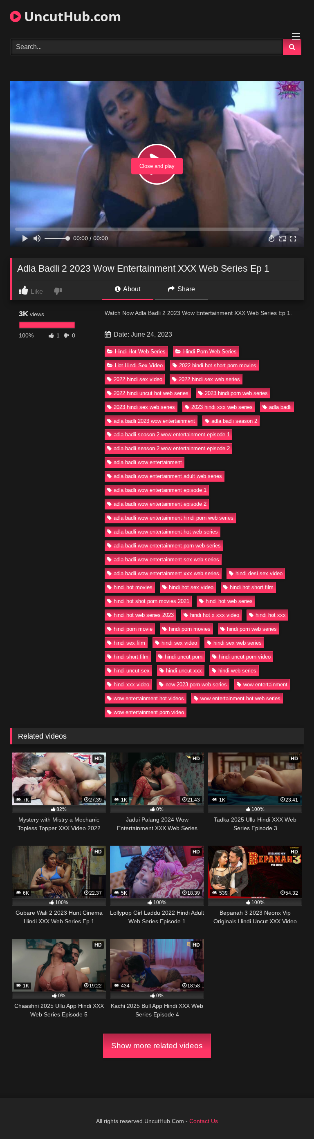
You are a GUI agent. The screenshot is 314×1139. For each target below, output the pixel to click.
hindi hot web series (229, 601)
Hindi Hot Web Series (140, 351)
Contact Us (203, 1121)
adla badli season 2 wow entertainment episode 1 (172, 434)
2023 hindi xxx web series (222, 407)
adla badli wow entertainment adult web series (168, 476)
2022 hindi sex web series (209, 379)
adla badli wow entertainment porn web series (167, 546)
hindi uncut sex (132, 671)
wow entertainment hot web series (240, 698)
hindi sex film (129, 643)
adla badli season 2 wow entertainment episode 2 (172, 448)
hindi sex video (179, 643)
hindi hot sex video (191, 587)
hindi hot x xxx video (214, 615)
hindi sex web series (237, 643)
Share (185, 289)
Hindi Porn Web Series (210, 351)
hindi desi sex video (259, 573)
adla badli (280, 407)
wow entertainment (265, 684)
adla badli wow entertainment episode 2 (160, 504)
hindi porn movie (133, 629)
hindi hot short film (252, 587)
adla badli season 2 (234, 421)
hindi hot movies (133, 587)
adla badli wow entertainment (148, 462)
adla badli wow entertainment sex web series (166, 559)
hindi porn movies (190, 629)
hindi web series (237, 671)
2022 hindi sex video (138, 379)
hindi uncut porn (183, 657)
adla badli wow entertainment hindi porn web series (173, 518)
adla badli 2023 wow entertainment (154, 421)
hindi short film (131, 657)
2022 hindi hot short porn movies (217, 365)
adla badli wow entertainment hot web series (166, 532)
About (131, 289)
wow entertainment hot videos (149, 698)
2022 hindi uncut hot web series (151, 393)
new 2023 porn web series (196, 684)
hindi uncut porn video (245, 657)
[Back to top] (289, 1115)
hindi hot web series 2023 (144, 615)
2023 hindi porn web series (236, 393)
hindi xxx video (131, 684)
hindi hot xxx (271, 615)
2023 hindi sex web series (144, 407)
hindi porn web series (252, 629)
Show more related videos (157, 1045)
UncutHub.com (71, 16)
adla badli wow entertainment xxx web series (166, 573)
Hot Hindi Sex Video (139, 365)
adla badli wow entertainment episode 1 (160, 490)
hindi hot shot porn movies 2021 (151, 601)
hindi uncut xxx (184, 671)
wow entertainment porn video (149, 712)
